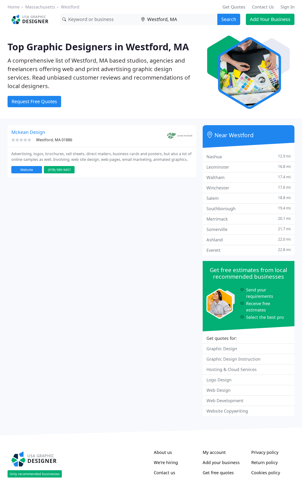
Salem (248, 198)
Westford (70, 7)
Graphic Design (221, 348)
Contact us (164, 472)
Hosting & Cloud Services (231, 369)
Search (228, 19)
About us (163, 452)
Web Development (224, 400)
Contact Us (263, 7)
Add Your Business (270, 19)
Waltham (248, 177)
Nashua (248, 156)
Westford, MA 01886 (54, 139)
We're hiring (166, 462)
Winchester (248, 188)
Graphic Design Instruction (233, 359)
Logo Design (218, 380)
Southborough (248, 208)
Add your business (221, 462)
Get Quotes (233, 7)
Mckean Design (28, 132)
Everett (248, 250)
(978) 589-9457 (59, 169)
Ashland (248, 240)
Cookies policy (265, 472)
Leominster (248, 167)
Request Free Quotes (34, 101)
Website (26, 169)
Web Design (218, 390)
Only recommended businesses (35, 474)
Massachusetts (40, 7)
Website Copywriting (227, 411)
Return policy (264, 462)
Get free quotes (218, 472)
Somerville (248, 229)
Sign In (287, 7)
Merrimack (248, 219)
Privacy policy (264, 452)
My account (214, 452)
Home (14, 7)
